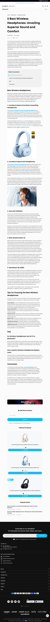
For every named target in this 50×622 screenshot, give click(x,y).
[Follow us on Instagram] (8, 601)
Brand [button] (2, 569)
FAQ (10, 81)
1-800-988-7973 (7, 545)
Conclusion (12, 84)
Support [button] (3, 583)
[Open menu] (47, 6)
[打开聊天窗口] (47, 615)
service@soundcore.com (7, 548)
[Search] (43, 6)
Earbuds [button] (3, 578)
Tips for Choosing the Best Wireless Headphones (21, 78)
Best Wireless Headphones (15, 75)
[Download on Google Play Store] (31, 602)
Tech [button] (2, 589)
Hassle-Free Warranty (7, 560)
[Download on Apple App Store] (39, 602)
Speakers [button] (3, 580)
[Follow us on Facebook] (12, 601)
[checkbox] (14, 539)
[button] (46, 9)
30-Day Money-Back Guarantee (8, 558)
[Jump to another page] (8, 38)
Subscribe (25, 419)
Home (8, 15)
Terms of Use (18, 423)
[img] (12, 594)
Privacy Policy (27, 423)
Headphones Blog (11, 509)
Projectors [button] (3, 572)
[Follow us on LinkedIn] (19, 601)
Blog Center (5, 9)
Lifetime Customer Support (8, 563)
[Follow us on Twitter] (15, 601)
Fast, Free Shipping (6, 556)
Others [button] (2, 586)
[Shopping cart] (45, 6)
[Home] (8, 6)
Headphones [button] (4, 575)
